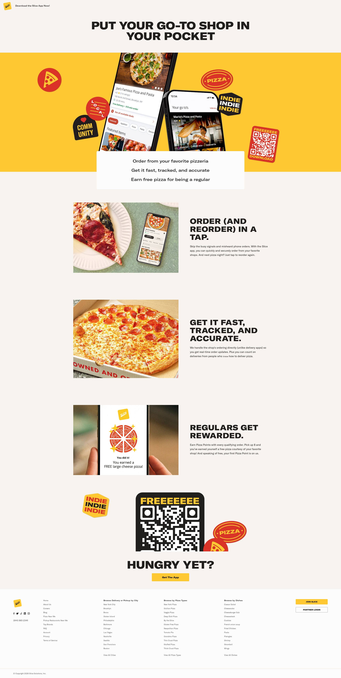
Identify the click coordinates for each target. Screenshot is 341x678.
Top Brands (48, 624)
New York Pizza (170, 604)
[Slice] (7, 6)
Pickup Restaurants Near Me (55, 620)
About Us (47, 604)
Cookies (227, 620)
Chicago (106, 628)
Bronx (105, 612)
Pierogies (228, 636)
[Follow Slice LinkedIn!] (25, 613)
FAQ (45, 628)
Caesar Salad (230, 604)
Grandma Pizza (170, 636)
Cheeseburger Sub (231, 612)
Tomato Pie (168, 632)
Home (45, 600)
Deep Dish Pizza (170, 616)
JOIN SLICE (311, 602)
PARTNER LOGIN (311, 610)
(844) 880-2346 (20, 620)
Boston (106, 648)
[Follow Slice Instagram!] (29, 613)
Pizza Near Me (49, 616)
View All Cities (109, 655)
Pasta (226, 632)
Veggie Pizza (169, 612)
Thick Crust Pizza (171, 648)
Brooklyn (107, 608)
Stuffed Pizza (169, 644)
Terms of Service (50, 640)
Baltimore (107, 624)
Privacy (46, 636)
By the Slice (169, 620)
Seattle (106, 640)
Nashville (107, 636)
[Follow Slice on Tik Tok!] (21, 613)
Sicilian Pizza (169, 608)
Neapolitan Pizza (171, 628)
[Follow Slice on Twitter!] (17, 613)
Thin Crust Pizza (171, 640)
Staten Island (109, 616)
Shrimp (227, 640)
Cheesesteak (229, 616)
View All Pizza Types (172, 655)
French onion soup (232, 624)
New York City (109, 604)
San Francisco (109, 644)
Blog (45, 612)
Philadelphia (108, 620)
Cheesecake (229, 608)
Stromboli (228, 644)
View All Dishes (230, 655)
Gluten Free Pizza (171, 624)
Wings (226, 648)
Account (46, 632)
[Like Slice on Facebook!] (14, 613)
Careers (46, 608)
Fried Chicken (230, 628)
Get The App (170, 577)
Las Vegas (107, 632)
